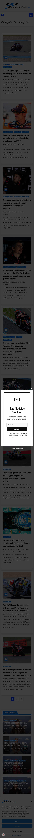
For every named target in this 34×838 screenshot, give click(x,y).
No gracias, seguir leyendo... (17, 448)
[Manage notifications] (3, 834)
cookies (14, 437)
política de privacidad (22, 435)
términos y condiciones (19, 433)
